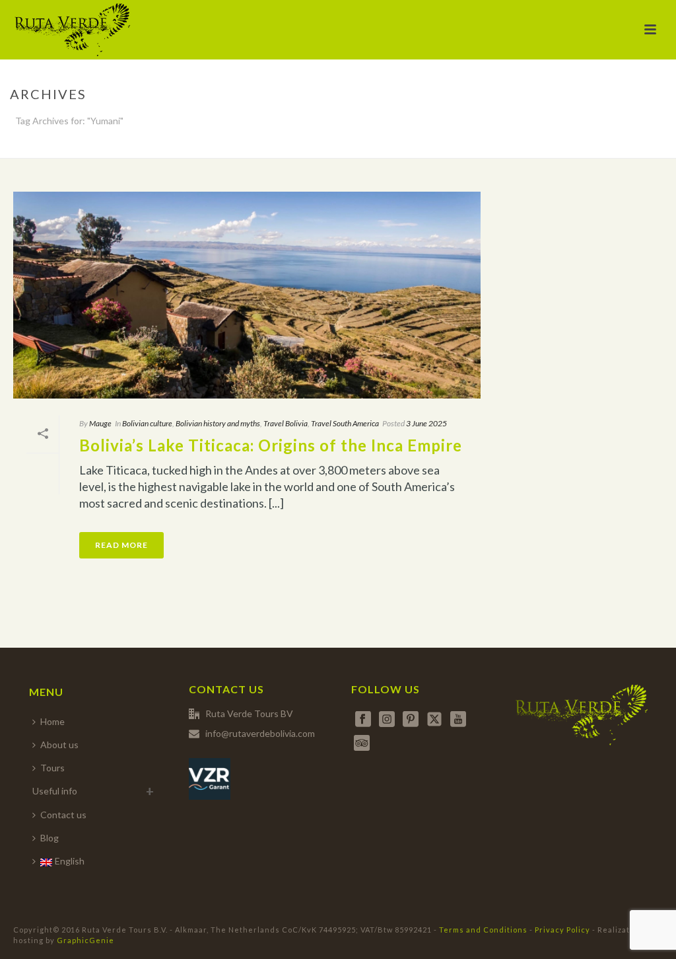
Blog (49, 837)
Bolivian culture (147, 423)
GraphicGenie (85, 940)
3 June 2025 (426, 423)
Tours (52, 767)
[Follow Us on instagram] (387, 719)
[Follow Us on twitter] (434, 719)
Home (52, 721)
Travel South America (345, 423)
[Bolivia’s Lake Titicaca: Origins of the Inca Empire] (247, 295)
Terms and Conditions (483, 929)
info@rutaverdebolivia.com (260, 733)
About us (59, 744)
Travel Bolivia (285, 423)
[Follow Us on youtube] (458, 719)
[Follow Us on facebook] (363, 719)
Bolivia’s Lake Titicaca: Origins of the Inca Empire (270, 445)
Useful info (54, 790)
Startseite (590, 145)
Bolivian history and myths (218, 423)
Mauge (100, 423)
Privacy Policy (562, 929)
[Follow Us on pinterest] (411, 719)
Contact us (63, 814)
